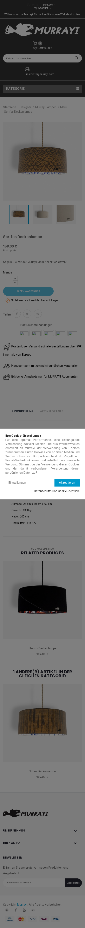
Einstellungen (17, 482)
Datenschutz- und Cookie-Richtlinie (57, 491)
